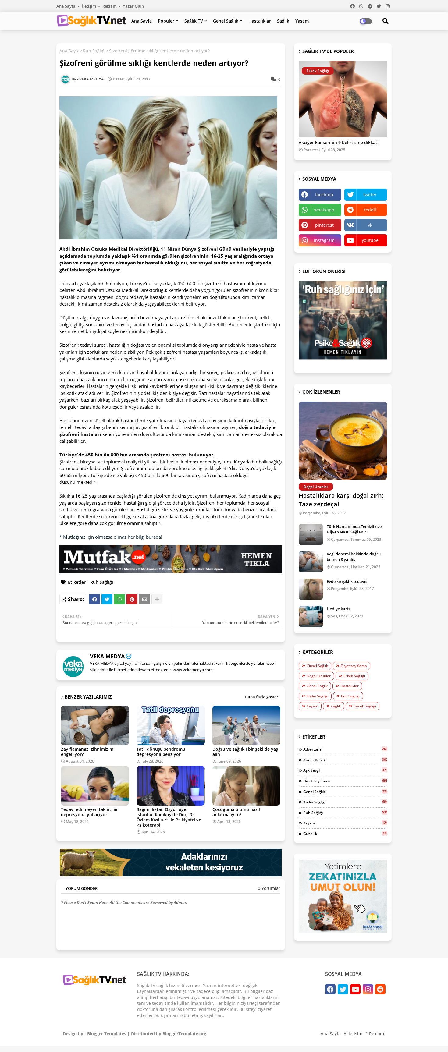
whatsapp (324, 210)
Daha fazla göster (261, 697)
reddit (370, 210)
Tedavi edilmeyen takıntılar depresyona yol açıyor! (89, 812)
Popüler (166, 21)
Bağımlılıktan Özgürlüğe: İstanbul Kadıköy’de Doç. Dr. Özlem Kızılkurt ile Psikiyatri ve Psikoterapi (169, 817)
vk (370, 225)
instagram (324, 240)
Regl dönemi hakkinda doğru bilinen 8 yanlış (354, 556)
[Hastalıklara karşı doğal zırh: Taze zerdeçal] (343, 441)
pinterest (324, 225)
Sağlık (283, 21)
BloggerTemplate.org (184, 1033)
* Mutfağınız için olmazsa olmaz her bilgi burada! (110, 537)
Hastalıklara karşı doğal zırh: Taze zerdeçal (341, 499)
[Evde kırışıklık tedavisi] (311, 589)
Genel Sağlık (225, 21)
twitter (370, 194)
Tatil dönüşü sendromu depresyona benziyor (161, 751)
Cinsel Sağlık (317, 665)
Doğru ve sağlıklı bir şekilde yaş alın (245, 751)
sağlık (336, 706)
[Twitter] (106, 599)
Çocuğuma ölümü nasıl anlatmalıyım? (236, 812)
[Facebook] (94, 599)
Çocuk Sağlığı (365, 706)
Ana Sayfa (66, 6)
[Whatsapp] (119, 599)
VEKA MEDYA (107, 656)
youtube (370, 240)
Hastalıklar (259, 21)
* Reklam (374, 1033)
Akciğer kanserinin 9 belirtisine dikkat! (339, 142)
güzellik (345, 833)
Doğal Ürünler (319, 675)
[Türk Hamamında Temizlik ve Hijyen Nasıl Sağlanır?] (311, 534)
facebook (324, 194)
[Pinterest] (131, 599)
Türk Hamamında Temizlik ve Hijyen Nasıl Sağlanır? (354, 529)
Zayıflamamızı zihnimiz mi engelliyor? (88, 751)
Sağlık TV (193, 21)
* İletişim (353, 1033)
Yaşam (302, 21)
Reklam (109, 6)
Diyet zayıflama (354, 665)
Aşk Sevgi (345, 770)
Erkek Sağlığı (354, 675)
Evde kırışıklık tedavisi (347, 581)
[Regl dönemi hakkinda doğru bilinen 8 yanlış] (311, 561)
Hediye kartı (338, 608)
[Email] (144, 599)
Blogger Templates (106, 1033)
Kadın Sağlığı (317, 696)
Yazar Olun (133, 6)
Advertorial (345, 749)
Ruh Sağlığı (94, 51)
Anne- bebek (345, 760)
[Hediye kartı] (311, 616)
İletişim (89, 6)
